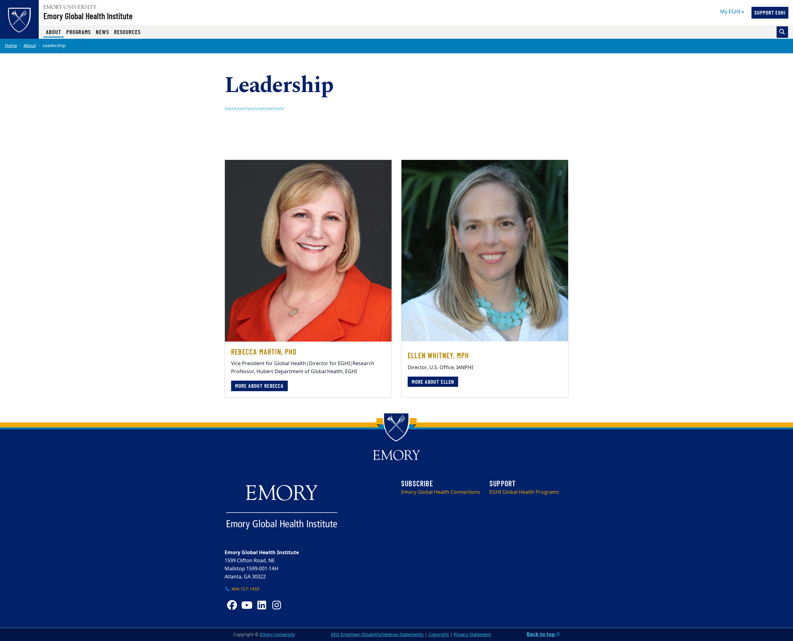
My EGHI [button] (731, 11)
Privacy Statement (472, 634)
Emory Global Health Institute (88, 15)
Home (11, 45)
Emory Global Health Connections (440, 492)
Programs (78, 31)
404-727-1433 (244, 589)
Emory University (277, 634)
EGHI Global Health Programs (524, 492)
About (55, 31)
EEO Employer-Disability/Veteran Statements (377, 634)
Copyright (438, 634)
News (102, 31)
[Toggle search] (782, 32)
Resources (127, 31)
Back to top (541, 634)
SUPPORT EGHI (770, 12)
